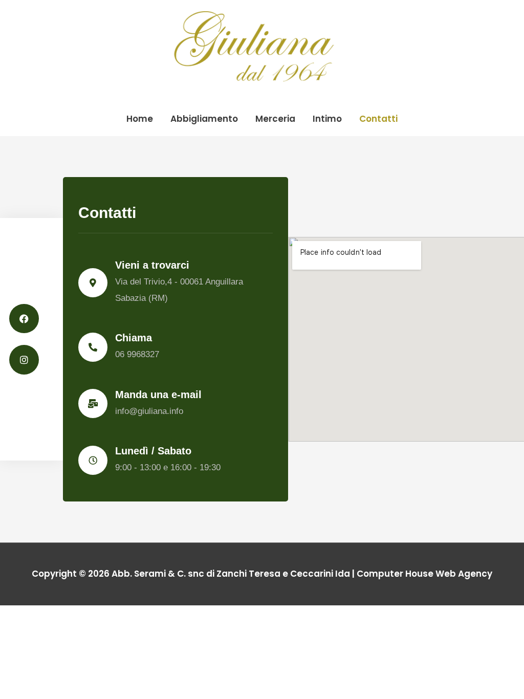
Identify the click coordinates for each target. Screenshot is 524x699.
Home (139, 119)
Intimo (327, 119)
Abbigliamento (204, 119)
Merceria (275, 119)
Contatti (378, 119)
